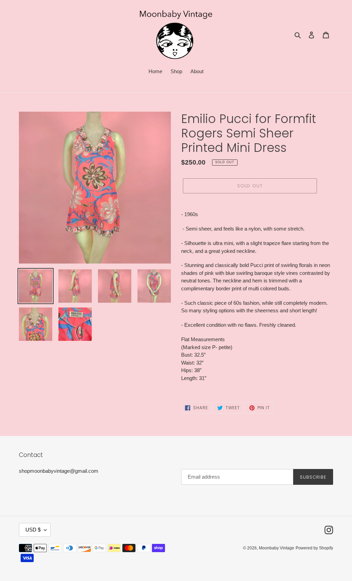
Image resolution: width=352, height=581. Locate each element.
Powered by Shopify (314, 548)
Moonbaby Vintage (276, 548)
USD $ (33, 530)
